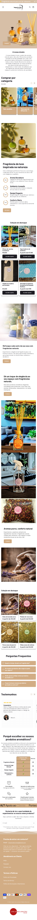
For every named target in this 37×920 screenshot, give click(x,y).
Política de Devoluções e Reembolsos (14, 884)
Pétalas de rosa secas (26, 617)
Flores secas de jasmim (9, 645)
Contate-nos (7, 867)
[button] (3, 7)
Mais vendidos (8, 109)
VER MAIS (6, 210)
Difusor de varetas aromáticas (7, 249)
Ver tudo (3, 84)
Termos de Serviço (8, 880)
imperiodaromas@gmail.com (17, 842)
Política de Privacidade (9, 877)
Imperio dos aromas (15, 902)
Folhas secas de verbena (27, 645)
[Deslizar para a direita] (34, 83)
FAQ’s (5, 860)
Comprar (6, 43)
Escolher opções (10, 256)
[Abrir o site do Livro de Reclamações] (18, 911)
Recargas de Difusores (25, 110)
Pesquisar (6, 864)
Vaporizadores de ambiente (25, 249)
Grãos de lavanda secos (9, 617)
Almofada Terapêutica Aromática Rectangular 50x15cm (27, 285)
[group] (18, 29)
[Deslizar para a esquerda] (31, 83)
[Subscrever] (33, 823)
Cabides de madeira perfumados (8, 284)
